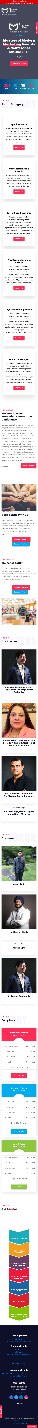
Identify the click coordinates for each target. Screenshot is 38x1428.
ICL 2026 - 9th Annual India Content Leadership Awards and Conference (19, 1375)
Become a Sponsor (21, 539)
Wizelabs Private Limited (19, 1424)
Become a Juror (20, 592)
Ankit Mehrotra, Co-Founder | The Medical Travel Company (19, 794)
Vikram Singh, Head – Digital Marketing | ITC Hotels (19, 812)
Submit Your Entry (19, 64)
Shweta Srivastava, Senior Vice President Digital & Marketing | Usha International (19, 743)
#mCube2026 (1, 1411)
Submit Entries (37, 28)
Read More (19, 147)
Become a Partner (20, 544)
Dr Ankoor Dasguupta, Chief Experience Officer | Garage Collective (19, 689)
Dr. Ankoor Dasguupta (19, 996)
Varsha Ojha (19, 948)
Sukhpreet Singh (19, 932)
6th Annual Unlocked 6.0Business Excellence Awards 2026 (19, 1352)
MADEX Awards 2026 (19, 1363)
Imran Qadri (19, 884)
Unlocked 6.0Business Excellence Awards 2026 (19, 1340)
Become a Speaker (21, 587)
